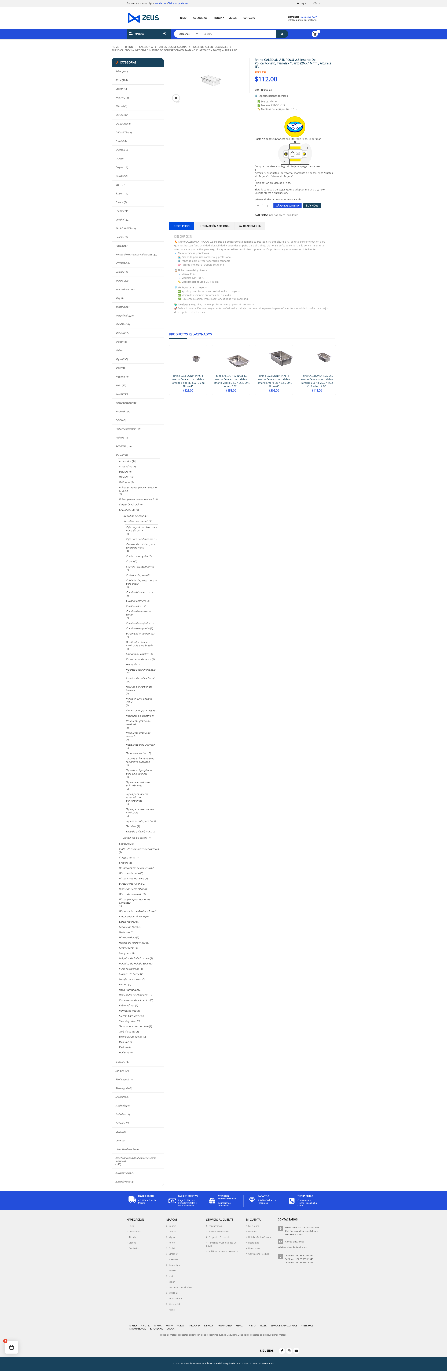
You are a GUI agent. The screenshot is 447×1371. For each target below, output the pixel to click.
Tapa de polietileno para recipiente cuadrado (140, 760)
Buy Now (312, 205)
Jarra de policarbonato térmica (139, 688)
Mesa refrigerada (129, 968)
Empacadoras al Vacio (131, 916)
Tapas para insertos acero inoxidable (141, 810)
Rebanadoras (126, 1005)
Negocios (120, 376)
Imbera (119, 280)
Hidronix (119, 245)
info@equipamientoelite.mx (302, 19)
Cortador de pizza (136, 575)
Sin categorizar (127, 1021)
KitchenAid (121, 306)
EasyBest (120, 176)
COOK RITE (121, 132)
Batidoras (124, 482)
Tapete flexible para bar (140, 821)
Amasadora (125, 466)
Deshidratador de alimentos (135, 868)
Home (115, 46)
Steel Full (120, 1105)
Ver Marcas (160, 3)
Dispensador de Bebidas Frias (136, 911)
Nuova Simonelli (123, 402)
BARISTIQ (120, 97)
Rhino (129, 46)
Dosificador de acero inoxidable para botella (139, 643)
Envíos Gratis (146, 1196)
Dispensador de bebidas (140, 633)
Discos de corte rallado (132, 889)
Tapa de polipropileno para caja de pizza (139, 772)
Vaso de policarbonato (139, 831)
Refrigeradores (127, 1010)
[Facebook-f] (282, 1351)
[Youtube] (296, 1351)
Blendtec (119, 115)
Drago (118, 167)
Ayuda (297, 199)
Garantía (263, 1196)
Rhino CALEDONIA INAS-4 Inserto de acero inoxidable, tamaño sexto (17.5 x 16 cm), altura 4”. (188, 381)
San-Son (119, 1070)
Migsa (118, 359)
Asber (118, 71)
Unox (118, 1140)
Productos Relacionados (190, 334)
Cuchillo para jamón (137, 628)
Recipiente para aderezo (140, 744)
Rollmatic (120, 1062)
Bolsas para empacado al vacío (137, 499)
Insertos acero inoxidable (210, 46)
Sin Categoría (122, 1079)
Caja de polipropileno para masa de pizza (141, 528)
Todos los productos (178, 3)
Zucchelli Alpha (123, 1172)
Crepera (123, 862)
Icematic (119, 271)
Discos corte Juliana (130, 883)
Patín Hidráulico (128, 989)
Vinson (123, 1042)
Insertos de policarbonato (141, 678)
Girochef (119, 219)
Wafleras (124, 1052)
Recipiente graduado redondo (138, 734)
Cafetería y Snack (129, 504)
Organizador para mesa (140, 710)
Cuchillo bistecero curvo (140, 592)
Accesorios (125, 461)
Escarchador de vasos (138, 659)
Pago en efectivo (188, 1196)
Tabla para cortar (136, 753)
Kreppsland (121, 315)
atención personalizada (227, 1197)
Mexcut (119, 341)
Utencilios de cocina (134, 515)
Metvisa (119, 333)
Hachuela (131, 664)
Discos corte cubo (129, 873)
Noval (118, 394)
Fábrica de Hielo (128, 927)
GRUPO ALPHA (123, 228)
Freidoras (124, 932)
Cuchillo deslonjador (138, 623)
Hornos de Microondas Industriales (133, 254)
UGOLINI (120, 1131)
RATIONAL (120, 446)
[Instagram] (289, 1351)
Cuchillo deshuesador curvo (138, 613)
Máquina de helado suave (134, 958)
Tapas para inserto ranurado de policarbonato (137, 797)
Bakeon (119, 88)
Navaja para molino (130, 979)
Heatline (119, 237)
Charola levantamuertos (140, 566)
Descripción (182, 226)
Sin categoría (122, 1088)
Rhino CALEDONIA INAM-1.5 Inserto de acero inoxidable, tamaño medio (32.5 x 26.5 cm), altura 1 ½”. (231, 381)
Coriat (118, 141)
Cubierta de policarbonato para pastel (141, 582)
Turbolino (120, 1123)
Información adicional (214, 226)
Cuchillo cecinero (136, 600)
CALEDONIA (146, 46)
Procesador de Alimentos (133, 995)
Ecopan (119, 193)
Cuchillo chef (133, 606)
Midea (118, 350)
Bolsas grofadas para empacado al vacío (137, 489)
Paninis (123, 984)
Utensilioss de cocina (134, 837)
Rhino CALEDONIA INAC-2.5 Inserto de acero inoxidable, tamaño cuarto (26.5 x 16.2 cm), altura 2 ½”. (317, 381)
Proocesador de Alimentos (134, 1000)
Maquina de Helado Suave (134, 963)
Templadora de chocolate (133, 1026)
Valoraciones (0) (250, 226)
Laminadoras (126, 947)
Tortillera (131, 826)
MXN (315, 3)
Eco (117, 184)
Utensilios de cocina (172, 46)
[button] (176, 98)
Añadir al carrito (287, 205)
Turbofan (120, 1114)
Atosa (118, 80)
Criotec (119, 149)
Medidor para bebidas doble (139, 700)
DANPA (119, 158)
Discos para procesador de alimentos (134, 901)
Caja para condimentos (139, 539)
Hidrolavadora (127, 937)
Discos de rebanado (130, 894)
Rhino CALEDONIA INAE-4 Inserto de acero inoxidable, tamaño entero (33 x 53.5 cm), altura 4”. (274, 381)
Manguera (125, 953)
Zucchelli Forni (122, 1181)
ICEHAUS (120, 263)
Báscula (123, 471)
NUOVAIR (120, 411)
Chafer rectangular (137, 556)
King (117, 298)
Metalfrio (120, 324)
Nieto (118, 385)
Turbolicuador (127, 1031)
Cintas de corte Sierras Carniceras (139, 849)
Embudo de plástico (137, 654)
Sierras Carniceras (129, 1015)
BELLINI (119, 106)
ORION (119, 420)
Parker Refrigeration (125, 428)
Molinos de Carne (129, 974)
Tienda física (305, 1196)
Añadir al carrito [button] (187, 395)
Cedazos (124, 843)
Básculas (124, 477)
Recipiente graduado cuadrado (138, 722)
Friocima (119, 210)
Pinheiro (119, 437)
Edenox (119, 202)
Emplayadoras (127, 921)
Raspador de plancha (138, 715)
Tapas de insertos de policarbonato (138, 783)
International (122, 289)
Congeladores (127, 857)
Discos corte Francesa (131, 878)
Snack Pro (120, 1096)
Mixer (118, 367)
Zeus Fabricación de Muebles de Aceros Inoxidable (135, 1159)
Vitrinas (123, 1047)
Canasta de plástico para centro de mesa (140, 546)
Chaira (130, 561)
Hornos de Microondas (132, 942)
